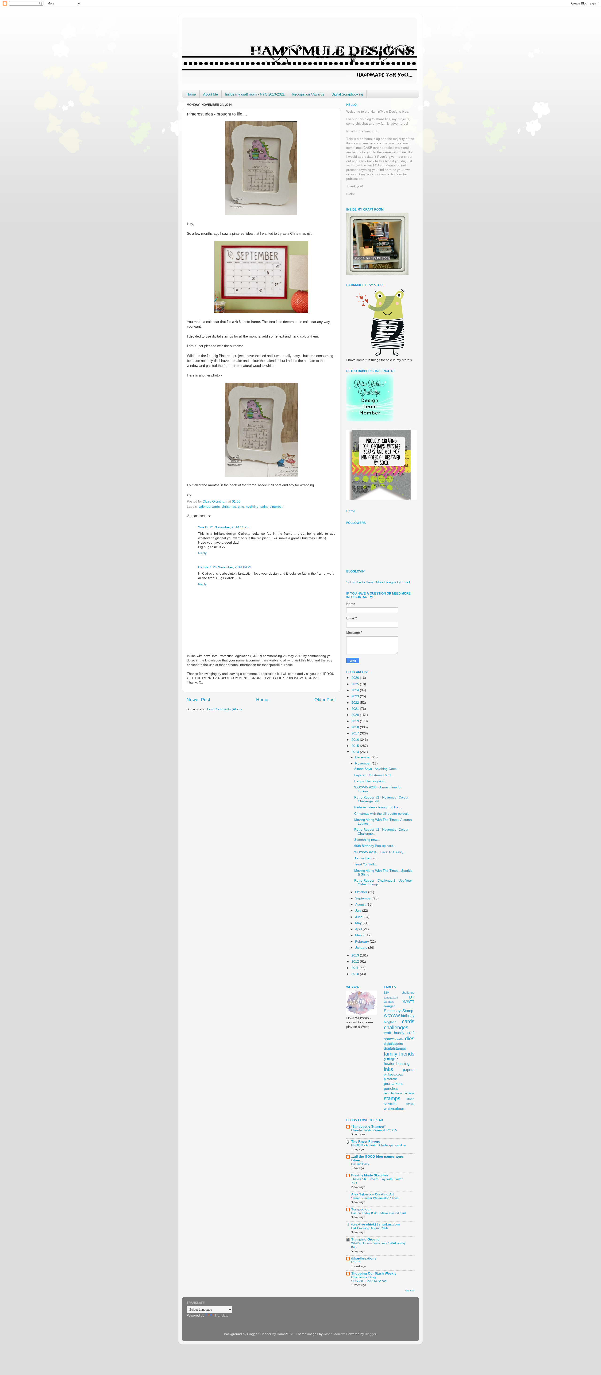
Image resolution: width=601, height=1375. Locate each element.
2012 (355, 961)
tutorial (410, 1104)
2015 (355, 746)
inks (388, 1069)
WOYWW (392, 1016)
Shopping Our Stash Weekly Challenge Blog (373, 1275)
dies (409, 1038)
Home (191, 94)
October (361, 892)
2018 (355, 727)
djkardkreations (363, 1258)
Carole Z (205, 567)
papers (408, 1070)
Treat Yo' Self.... (366, 864)
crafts (399, 1039)
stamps (392, 1098)
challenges (396, 1027)
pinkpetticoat (393, 1074)
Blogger (370, 1334)
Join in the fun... (366, 858)
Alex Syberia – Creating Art (372, 1194)
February (362, 941)
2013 (355, 955)
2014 (355, 752)
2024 (355, 690)
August (360, 904)
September (364, 898)
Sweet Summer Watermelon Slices (375, 1198)
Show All (409, 1290)
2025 (355, 684)
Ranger (389, 1006)
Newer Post (198, 699)
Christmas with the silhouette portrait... (382, 813)
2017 (355, 733)
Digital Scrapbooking (347, 94)
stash (410, 1099)
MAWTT (408, 1001)
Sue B (203, 527)
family (390, 1054)
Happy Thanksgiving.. (370, 781)
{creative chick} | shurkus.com (375, 1224)
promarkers (393, 1083)
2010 (355, 974)
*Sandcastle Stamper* (368, 1126)
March (360, 935)
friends (406, 1054)
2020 (355, 715)
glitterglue (391, 1059)
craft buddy (394, 1033)
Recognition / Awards (308, 94)
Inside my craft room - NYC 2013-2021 (255, 94)
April (359, 929)
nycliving (252, 506)
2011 (355, 968)
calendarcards (209, 506)
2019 (355, 721)
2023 (355, 696)
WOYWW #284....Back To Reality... (380, 852)
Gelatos (389, 1001)
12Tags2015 (391, 997)
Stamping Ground (365, 1239)
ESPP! (356, 1262)
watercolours (394, 1108)
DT (411, 997)
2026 (355, 678)
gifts (241, 506)
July (358, 910)
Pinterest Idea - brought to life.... (378, 807)
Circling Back (360, 1164)
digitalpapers (393, 1043)
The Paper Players (365, 1141)
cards (408, 1021)
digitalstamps (395, 1048)
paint (264, 506)
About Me (210, 94)
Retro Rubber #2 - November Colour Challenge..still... (381, 799)
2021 (355, 709)
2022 (355, 702)
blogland (390, 1022)
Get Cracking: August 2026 (369, 1228)
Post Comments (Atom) (224, 709)
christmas (229, 506)
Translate (221, 1315)
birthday (407, 1016)
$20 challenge (399, 992)
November (363, 763)
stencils (390, 1104)
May (358, 923)
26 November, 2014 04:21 (232, 567)
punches (391, 1088)
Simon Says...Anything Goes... (376, 769)
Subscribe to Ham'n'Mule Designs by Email (378, 582)
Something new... (367, 839)
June (359, 917)
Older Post (325, 699)
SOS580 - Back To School (369, 1281)
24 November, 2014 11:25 (229, 527)
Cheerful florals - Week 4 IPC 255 (374, 1130)
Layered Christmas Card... (373, 775)
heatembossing (396, 1063)
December (363, 757)
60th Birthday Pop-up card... (375, 846)
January (361, 947)
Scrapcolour (361, 1209)
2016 (355, 739)
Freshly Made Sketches (370, 1175)
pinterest (276, 506)
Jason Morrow (334, 1334)
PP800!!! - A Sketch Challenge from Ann (378, 1145)
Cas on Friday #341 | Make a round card (378, 1213)
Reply (202, 553)
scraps (409, 1093)
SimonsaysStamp (398, 1011)
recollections (393, 1093)
